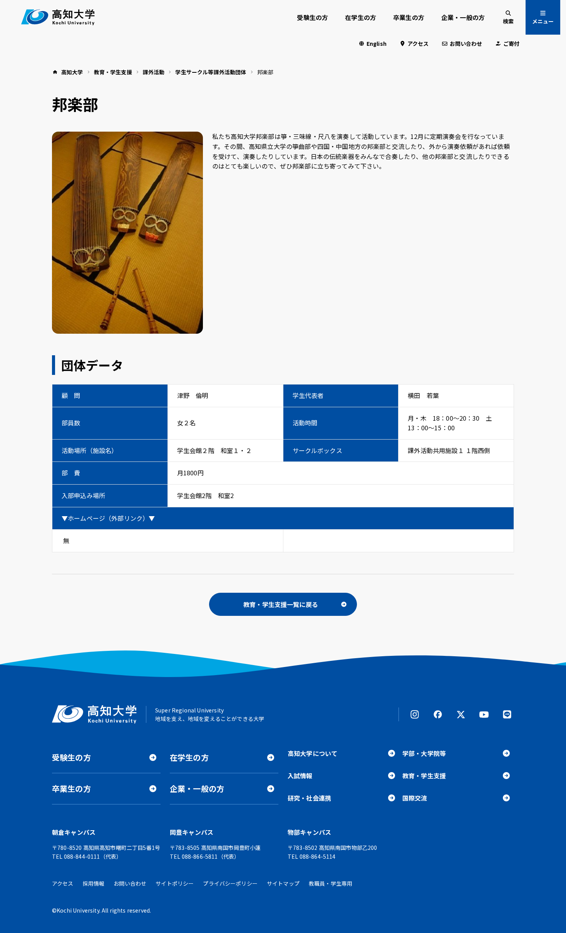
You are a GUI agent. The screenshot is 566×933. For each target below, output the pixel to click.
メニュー (543, 21)
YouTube (484, 714)
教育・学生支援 (424, 775)
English (377, 43)
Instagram (415, 714)
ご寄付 (511, 43)
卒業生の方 (408, 17)
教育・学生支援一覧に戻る (280, 604)
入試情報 (300, 775)
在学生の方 (360, 17)
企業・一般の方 (463, 17)
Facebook (438, 714)
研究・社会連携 (309, 798)
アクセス (418, 43)
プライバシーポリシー (230, 883)
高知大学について (312, 753)
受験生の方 (312, 17)
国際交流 (414, 798)
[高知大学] (58, 17)
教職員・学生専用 (330, 883)
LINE (507, 714)
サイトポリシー (175, 883)
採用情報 (94, 883)
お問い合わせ (466, 43)
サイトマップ (283, 883)
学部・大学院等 (424, 753)
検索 (508, 21)
